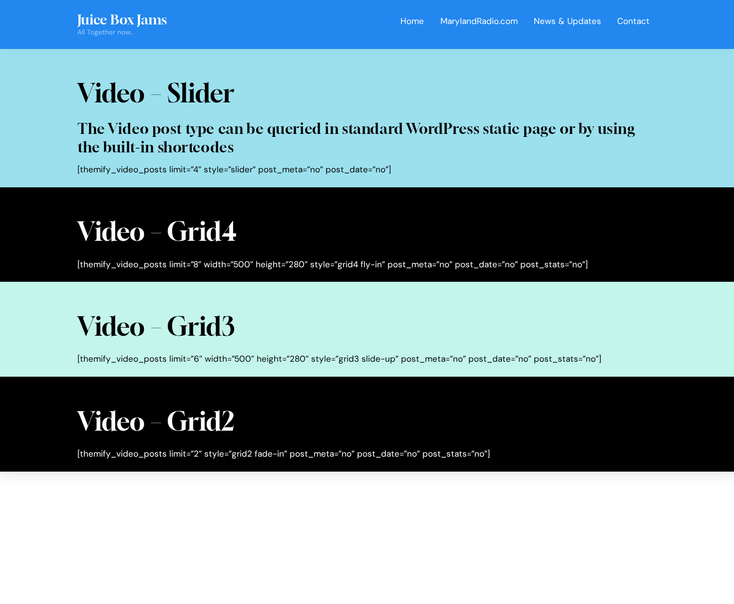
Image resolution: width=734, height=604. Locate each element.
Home (412, 20)
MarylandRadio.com (479, 20)
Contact (633, 20)
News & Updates (567, 20)
